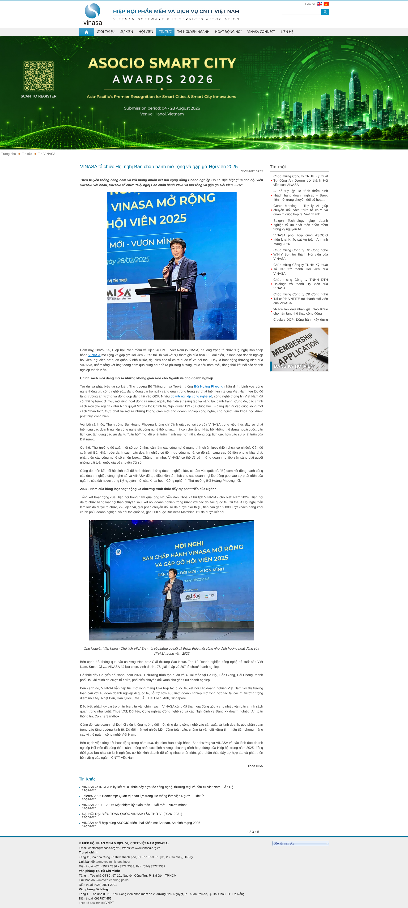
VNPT (109, 902)
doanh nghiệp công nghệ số (191, 396)
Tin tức (27, 154)
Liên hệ (310, 4)
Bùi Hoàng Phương (208, 386)
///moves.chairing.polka (112, 880)
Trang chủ (8, 154)
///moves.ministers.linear (113, 861)
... (262, 832)
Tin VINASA (46, 154)
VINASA (94, 355)
